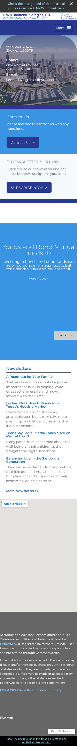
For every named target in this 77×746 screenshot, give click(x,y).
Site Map (6, 717)
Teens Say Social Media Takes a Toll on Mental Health (38, 434)
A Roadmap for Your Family (29, 377)
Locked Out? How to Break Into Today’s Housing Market (32, 405)
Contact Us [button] (21, 143)
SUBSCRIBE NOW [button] (27, 188)
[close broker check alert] (71, 3)
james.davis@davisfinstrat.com (31, 80)
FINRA (4, 644)
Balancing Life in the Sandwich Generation (32, 460)
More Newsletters (22, 491)
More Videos (39, 278)
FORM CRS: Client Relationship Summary (30, 690)
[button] (63, 27)
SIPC (13, 644)
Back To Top (60, 731)
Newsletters (18, 368)
